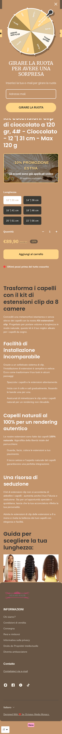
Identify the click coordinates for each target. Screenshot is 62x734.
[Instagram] (5, 685)
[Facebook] (13, 685)
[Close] (56, 4)
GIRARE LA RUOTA (31, 107)
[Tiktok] (28, 685)
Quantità (8, 231)
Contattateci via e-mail (15, 671)
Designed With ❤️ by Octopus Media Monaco (26, 714)
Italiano (7, 707)
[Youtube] (20, 685)
